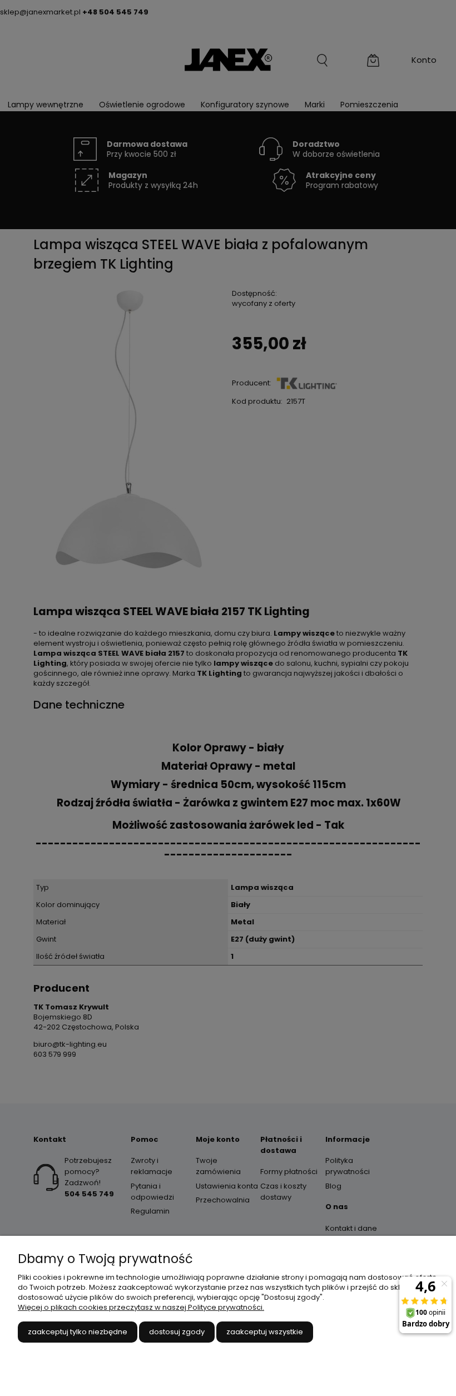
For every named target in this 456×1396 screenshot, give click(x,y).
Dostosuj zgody (177, 1331)
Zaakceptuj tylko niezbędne (77, 1331)
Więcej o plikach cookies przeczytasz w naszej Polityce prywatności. (141, 1307)
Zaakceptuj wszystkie (264, 1331)
